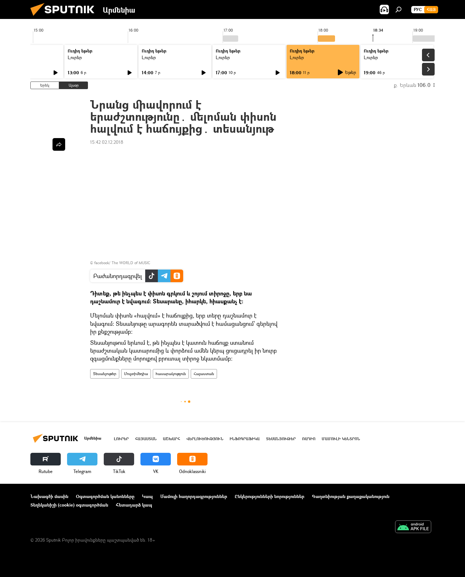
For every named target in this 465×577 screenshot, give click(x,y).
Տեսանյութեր (104, 373)
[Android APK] (413, 527)
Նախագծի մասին (49, 496)
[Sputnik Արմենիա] (65, 17)
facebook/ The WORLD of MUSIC (122, 262)
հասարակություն (171, 373)
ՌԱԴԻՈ (308, 438)
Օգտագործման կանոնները (105, 496)
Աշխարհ (171, 438)
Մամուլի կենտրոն (341, 438)
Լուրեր (75, 57)
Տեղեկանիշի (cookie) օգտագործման (69, 505)
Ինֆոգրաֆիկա (245, 438)
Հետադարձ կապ (134, 505)
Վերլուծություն (204, 438)
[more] (59, 144)
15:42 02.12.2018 (106, 142)
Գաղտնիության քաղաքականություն (350, 496)
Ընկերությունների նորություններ (269, 496)
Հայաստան (204, 373)
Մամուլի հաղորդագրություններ (193, 496)
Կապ (147, 496)
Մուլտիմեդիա (136, 373)
